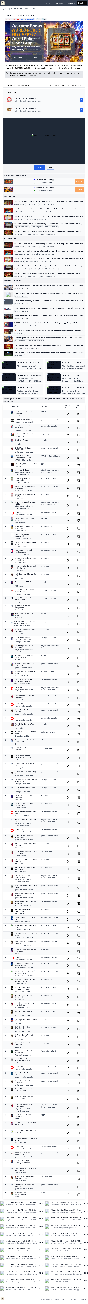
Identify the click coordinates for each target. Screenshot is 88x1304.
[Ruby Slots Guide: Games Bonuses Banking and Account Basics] (8, 202)
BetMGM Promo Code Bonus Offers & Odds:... (25, 599)
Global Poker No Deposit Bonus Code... (23, 449)
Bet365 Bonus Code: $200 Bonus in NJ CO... (24, 996)
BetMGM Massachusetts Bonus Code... (23, 479)
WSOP (17, 1119)
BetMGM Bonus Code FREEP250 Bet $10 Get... (26, 853)
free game (70, 3)
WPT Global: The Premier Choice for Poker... (24, 657)
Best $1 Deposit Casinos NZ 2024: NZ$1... (24, 647)
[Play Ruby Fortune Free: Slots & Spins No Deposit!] (8, 346)
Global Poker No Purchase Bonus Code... (24, 837)
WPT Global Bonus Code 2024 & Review (25, 894)
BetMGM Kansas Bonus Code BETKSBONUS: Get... (24, 623)
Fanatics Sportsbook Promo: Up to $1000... (26, 1140)
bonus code (58, 3)
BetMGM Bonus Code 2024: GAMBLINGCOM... (24, 591)
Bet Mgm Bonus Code (21, 289)
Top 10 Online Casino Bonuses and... (25, 820)
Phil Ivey (18, 1023)
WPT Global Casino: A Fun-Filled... (24, 615)
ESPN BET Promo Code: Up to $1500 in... (25, 543)
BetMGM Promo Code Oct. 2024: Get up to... (24, 1090)
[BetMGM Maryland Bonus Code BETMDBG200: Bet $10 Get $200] (8, 309)
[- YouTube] (8, 294)
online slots (19, 953)
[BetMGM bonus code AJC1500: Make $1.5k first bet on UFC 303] (8, 302)
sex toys (17, 1127)
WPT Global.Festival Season (24, 460)
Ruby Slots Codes (19, 219)
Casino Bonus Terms (48, 212)
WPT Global (18, 326)
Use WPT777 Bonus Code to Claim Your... (25, 918)
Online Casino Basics (32, 204)
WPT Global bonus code (23, 921)
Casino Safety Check (37, 227)
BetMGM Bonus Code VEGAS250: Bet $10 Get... (23, 757)
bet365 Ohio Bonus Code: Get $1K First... (25, 495)
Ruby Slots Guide (19, 204)
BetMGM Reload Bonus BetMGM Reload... (23, 1028)
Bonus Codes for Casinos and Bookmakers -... (25, 567)
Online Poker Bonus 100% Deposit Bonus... (24, 964)
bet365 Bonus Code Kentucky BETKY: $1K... (25, 1132)
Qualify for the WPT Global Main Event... (24, 583)
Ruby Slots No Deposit (22, 470)
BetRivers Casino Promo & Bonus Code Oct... (24, 1036)
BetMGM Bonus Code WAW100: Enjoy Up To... (26, 926)
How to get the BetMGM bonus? (24, 9)
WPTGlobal (19, 800)
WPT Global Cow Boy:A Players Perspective (25, 1052)
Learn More (36, 57)
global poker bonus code (24, 422)
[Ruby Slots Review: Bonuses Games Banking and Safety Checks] (8, 225)
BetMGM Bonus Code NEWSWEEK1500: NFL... (23, 1060)
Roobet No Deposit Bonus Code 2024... (24, 1044)
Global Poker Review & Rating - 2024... (26, 773)
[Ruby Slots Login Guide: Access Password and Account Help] (8, 232)
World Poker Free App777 (27, 32)
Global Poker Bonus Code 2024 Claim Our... (26, 487)
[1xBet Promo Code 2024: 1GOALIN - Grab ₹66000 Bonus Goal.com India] (8, 353)
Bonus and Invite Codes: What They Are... (25, 845)
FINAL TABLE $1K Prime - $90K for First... (25, 812)
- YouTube (19, 512)
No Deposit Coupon (32, 219)
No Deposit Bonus (19, 212)
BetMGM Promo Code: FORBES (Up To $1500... (25, 789)
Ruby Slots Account (19, 234)
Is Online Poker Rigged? (24, 434)
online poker (20, 436)
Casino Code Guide (45, 219)
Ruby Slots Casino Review (21, 227)
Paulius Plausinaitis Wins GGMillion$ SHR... (24, 1194)
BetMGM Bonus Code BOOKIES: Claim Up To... (23, 639)
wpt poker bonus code (23, 430)
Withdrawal (26, 326)
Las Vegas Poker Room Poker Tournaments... (25, 697)
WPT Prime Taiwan (21, 676)
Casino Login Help (32, 234)
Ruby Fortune (35, 348)
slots (48, 3)
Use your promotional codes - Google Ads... (25, 631)
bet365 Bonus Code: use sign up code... (25, 749)
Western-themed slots (23, 1055)
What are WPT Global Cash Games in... (24, 413)
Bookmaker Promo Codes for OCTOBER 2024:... (25, 980)
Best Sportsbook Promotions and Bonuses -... (25, 804)
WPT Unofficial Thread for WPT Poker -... (26, 942)
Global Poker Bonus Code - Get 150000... (26, 887)
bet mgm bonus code (22, 482)
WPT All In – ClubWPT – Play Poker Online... (25, 1004)
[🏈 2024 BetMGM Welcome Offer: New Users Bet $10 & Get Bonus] (8, 331)
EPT (16, 744)
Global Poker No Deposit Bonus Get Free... (26, 711)
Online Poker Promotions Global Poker (24, 1082)
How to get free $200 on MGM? (19, 85)
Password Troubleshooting (47, 234)
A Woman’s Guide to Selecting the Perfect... (25, 1124)
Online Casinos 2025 (22, 736)
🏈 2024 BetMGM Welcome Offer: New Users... (24, 1178)
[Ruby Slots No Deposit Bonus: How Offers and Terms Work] (8, 210)
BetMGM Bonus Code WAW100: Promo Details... (25, 781)
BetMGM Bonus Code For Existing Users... (24, 1012)
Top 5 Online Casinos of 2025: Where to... (25, 733)
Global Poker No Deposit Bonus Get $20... (26, 1074)
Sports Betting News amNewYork (22, 535)
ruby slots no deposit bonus (62, 1299)
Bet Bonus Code (19, 333)
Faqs (8, 9)
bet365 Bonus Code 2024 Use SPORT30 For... (25, 559)
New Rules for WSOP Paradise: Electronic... (26, 1116)
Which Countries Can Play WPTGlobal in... (24, 797)
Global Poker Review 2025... (25, 420)
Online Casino (19, 348)
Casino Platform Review (47, 204)
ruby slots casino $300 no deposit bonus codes (24, 473)
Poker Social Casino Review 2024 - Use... (24, 1186)
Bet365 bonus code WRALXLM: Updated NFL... (25, 1170)
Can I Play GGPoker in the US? (26, 464)
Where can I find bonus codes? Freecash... (26, 860)
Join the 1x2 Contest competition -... (22, 607)
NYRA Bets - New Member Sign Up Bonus (26, 575)
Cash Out (33, 326)
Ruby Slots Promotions (33, 212)
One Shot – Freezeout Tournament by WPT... (22, 441)
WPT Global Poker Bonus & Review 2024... (24, 1154)
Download (81, 3)
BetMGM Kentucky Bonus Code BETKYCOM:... (26, 527)
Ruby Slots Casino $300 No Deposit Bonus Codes (29, 341)
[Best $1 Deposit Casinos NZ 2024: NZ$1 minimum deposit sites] (8, 339)
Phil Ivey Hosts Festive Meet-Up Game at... (26, 1020)
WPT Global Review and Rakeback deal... (23, 551)
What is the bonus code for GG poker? (65, 85)
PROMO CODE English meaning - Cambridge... (23, 1162)
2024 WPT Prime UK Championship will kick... (23, 457)
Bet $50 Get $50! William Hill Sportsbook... (25, 868)
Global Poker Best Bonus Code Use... (26, 934)
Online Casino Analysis (51, 227)
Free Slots (27, 348)
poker (17, 1197)
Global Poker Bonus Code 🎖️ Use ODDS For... (25, 972)
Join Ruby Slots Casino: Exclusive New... (23, 876)
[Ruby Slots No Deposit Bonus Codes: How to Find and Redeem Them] (8, 217)
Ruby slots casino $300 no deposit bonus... (24, 1106)
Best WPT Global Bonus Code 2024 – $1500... (25, 665)
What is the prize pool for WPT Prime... (26, 673)
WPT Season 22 (20, 522)
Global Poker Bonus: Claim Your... (24, 765)
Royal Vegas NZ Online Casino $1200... (25, 503)
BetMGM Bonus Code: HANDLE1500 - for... (22, 910)
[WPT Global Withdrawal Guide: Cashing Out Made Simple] (8, 324)
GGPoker (19, 466)
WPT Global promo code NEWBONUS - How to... (23, 680)
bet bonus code (20, 530)
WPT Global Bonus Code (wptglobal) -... (23, 427)
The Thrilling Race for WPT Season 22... (24, 519)
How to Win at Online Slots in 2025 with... (25, 950)
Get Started (20, 57)
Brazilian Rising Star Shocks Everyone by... (25, 741)
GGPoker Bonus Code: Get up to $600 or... (25, 902)
